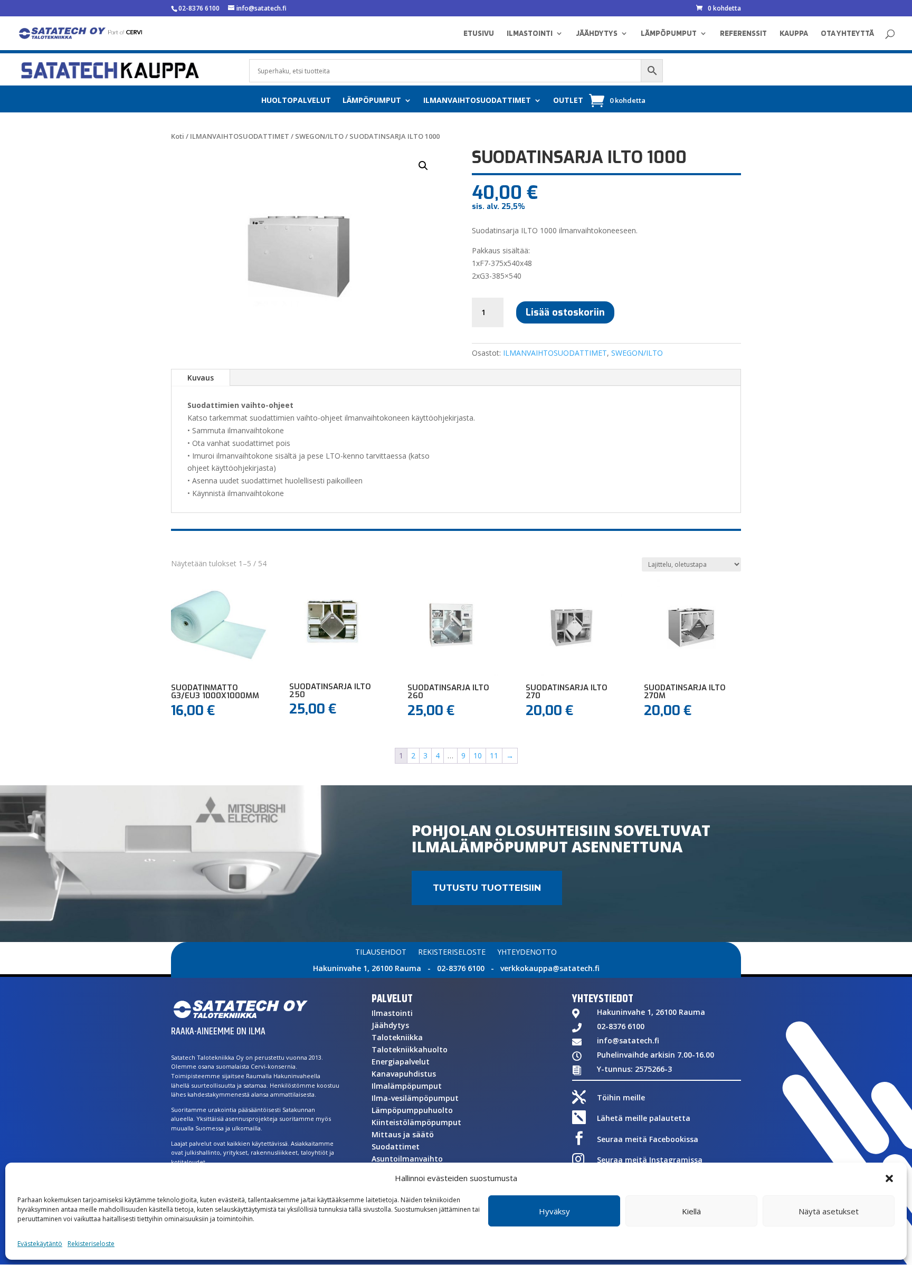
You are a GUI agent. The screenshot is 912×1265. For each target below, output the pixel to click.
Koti (177, 136)
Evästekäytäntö (39, 1243)
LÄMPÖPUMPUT (669, 34)
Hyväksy (554, 1211)
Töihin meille (621, 1097)
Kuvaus (200, 378)
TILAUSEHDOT (380, 952)
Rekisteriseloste (91, 1243)
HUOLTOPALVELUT (296, 101)
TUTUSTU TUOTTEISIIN (487, 887)
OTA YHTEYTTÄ (847, 34)
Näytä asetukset (829, 1211)
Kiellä (691, 1211)
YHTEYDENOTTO (527, 952)
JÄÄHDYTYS (597, 34)
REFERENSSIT (743, 34)
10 (477, 755)
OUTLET (568, 101)
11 (494, 755)
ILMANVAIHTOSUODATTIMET (477, 101)
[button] (889, 1178)
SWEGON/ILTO (319, 136)
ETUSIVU (478, 34)
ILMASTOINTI (530, 34)
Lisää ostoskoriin (565, 312)
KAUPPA (794, 34)
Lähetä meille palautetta (643, 1118)
